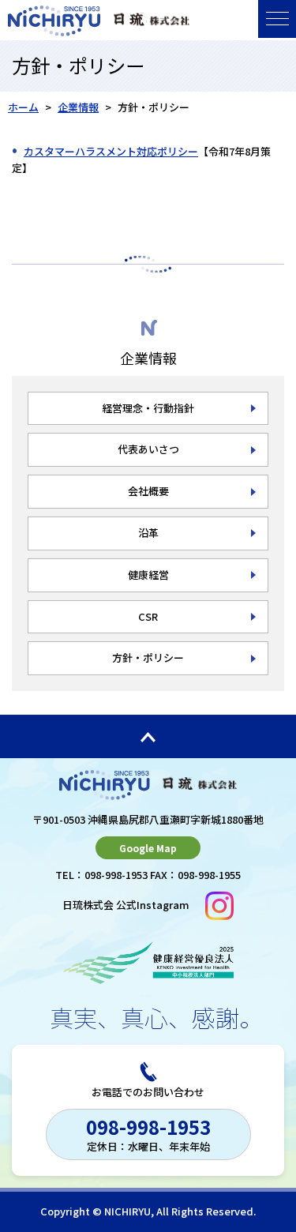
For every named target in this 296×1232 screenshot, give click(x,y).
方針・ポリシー (148, 657)
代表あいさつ (148, 448)
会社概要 (148, 490)
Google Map (148, 848)
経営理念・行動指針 (148, 407)
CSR (148, 616)
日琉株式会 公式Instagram (125, 904)
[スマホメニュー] (277, 19)
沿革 (148, 532)
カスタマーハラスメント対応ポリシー (111, 151)
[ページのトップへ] (148, 736)
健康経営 (148, 574)
